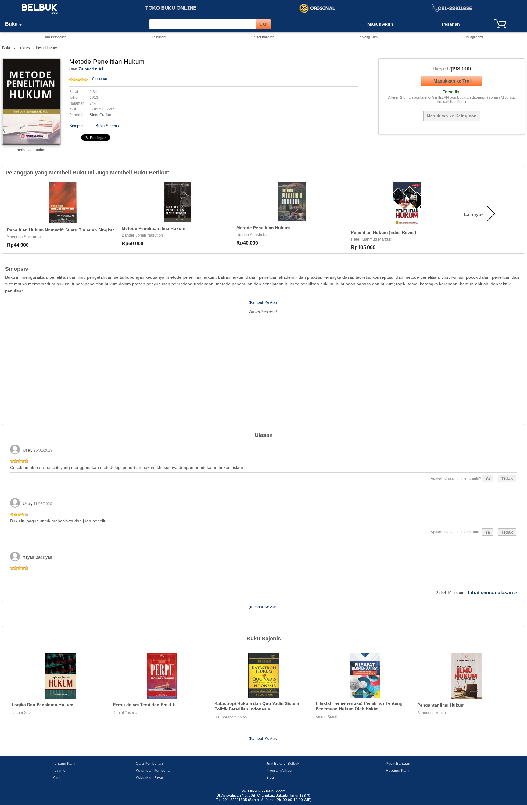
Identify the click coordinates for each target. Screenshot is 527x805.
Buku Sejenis (107, 125)
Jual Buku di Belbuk (282, 763)
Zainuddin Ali (90, 68)
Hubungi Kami (472, 37)
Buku (12, 24)
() (263, 302)
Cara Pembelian (54, 37)
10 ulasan (98, 79)
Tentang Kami (368, 37)
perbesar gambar (31, 150)
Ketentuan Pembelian (154, 770)
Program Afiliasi (279, 770)
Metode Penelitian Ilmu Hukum (153, 228)
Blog (270, 777)
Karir (57, 777)
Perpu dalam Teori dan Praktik (144, 704)
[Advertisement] (263, 358)
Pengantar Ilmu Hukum (440, 705)
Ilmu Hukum (46, 48)
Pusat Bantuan (263, 37)
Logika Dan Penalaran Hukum (42, 704)
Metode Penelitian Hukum (263, 227)
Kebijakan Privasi (150, 777)
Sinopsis (76, 125)
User (27, 450)
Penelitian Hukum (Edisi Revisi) (383, 232)
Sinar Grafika (100, 115)
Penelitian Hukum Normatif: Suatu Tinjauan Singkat (60, 229)
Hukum (23, 48)
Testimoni (159, 37)
